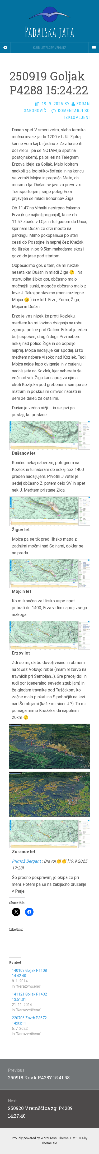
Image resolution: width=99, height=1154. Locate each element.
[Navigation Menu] (93, 47)
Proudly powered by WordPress (34, 1138)
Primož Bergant (26, 861)
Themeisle (49, 1143)
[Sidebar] (5, 47)
